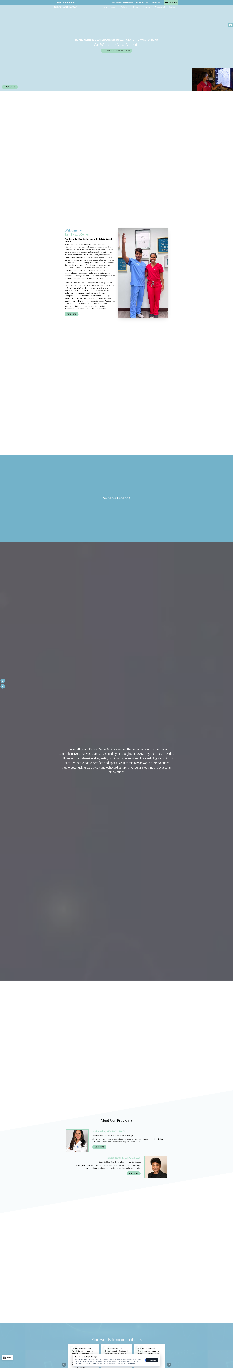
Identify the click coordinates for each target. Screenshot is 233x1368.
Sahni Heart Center (65, 7)
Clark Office (128, 2)
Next (169, 1365)
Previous (64, 1365)
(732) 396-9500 (116, 2)
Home (104, 7)
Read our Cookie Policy (128, 1363)
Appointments (171, 2)
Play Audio (10, 87)
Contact (172, 7)
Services (146, 7)
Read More (71, 314)
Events (135, 7)
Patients (124, 7)
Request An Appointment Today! (116, 50)
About (113, 7)
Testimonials (160, 7)
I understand (152, 1360)
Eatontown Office (142, 2)
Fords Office (157, 2)
